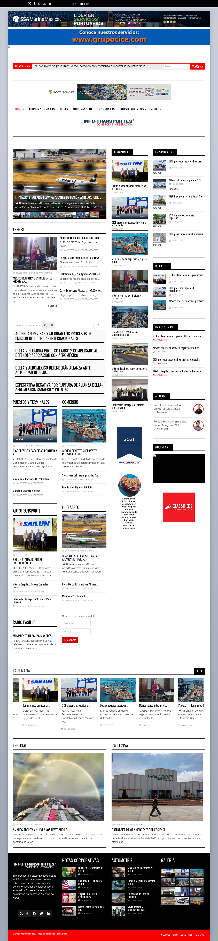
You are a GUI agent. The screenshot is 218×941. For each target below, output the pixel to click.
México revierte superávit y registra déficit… (79, 453)
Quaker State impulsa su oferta (90, 869)
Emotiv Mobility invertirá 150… (77, 487)
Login (73, 4)
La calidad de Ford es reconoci (138, 895)
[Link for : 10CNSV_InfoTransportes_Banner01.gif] (109, 53)
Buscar (198, 66)
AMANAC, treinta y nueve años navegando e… (41, 830)
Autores (156, 109)
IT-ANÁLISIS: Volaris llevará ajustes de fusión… (79, 558)
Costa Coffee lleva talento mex (91, 908)
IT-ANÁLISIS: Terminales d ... (182, 705)
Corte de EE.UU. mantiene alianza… (80, 584)
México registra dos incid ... (143, 705)
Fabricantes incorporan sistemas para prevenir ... (128, 406)
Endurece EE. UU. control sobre (90, 882)
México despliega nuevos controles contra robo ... (129, 370)
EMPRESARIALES (106, 109)
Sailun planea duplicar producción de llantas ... (129, 187)
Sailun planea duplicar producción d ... (186, 276)
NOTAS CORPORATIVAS (132, 109)
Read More (157, 173)
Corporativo (162, 412)
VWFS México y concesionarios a (136, 908)
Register (84, 4)
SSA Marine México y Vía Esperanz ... (181, 217)
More (102, 215)
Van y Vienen (162, 429)
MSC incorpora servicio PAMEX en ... (186, 198)
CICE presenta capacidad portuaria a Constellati (177, 359)
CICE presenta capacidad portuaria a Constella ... (129, 224)
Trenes (64, 109)
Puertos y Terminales (42, 109)
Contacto (199, 935)
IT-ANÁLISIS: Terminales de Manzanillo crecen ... (125, 333)
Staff (175, 935)
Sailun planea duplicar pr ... (26, 705)
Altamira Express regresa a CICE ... (186, 180)
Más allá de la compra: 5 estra (140, 869)
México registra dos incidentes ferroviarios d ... (127, 297)
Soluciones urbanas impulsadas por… (80, 475)
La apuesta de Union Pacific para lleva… (80, 258)
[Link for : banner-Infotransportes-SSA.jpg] (109, 19)
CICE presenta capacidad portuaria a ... (181, 289)
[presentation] (197, 671)
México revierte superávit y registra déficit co (176, 348)
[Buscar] (45, 325)
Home (18, 109)
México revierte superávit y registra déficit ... (129, 260)
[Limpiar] (52, 325)
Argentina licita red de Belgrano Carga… (80, 238)
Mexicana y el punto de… (75, 596)
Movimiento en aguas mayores (32, 636)
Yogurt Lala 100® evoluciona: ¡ (87, 895)
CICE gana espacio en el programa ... (186, 235)
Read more (52, 306)
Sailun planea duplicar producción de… (28, 561)
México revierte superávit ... (104, 705)
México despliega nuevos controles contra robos (177, 371)
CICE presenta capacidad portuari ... (186, 163)
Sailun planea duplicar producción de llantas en (177, 336)
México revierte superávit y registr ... (186, 302)
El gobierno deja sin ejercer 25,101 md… (80, 274)
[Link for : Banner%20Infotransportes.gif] (109, 37)
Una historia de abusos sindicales (168, 405)
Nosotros (165, 935)
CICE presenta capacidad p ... (66, 705)
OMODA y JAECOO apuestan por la (141, 882)
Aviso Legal (186, 935)
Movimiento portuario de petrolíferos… (32, 479)
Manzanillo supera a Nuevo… (27, 491)
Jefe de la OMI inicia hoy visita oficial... (170, 422)
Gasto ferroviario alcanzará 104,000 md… (81, 290)
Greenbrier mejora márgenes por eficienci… (139, 830)
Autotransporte (82, 109)
